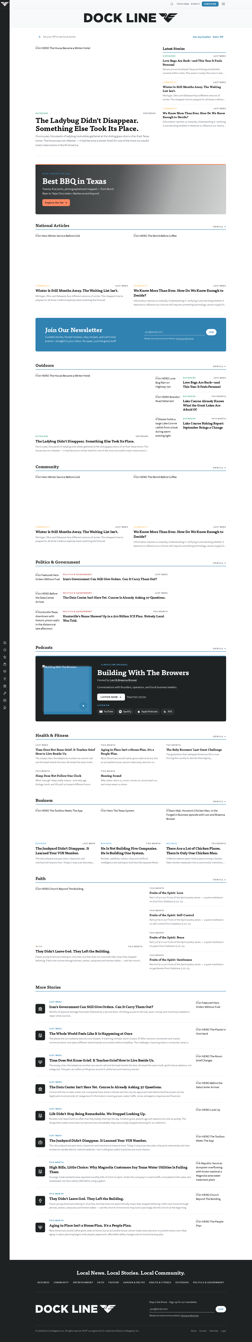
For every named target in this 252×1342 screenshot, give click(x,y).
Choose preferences (185, 338)
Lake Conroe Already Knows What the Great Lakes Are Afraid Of (203, 405)
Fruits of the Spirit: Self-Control (171, 915)
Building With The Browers (143, 672)
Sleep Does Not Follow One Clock (58, 775)
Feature (113, 1282)
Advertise (213, 1331)
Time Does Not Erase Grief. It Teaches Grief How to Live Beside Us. (65, 751)
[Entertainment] (5, 693)
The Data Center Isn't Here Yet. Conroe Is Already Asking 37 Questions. (114, 597)
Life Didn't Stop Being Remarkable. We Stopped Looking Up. (97, 1113)
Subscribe (210, 4)
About (194, 1331)
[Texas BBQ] (5, 707)
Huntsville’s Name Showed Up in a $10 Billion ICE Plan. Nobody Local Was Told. (113, 618)
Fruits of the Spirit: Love (166, 892)
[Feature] (5, 649)
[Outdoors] (5, 657)
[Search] (172, 4)
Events (195, 4)
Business (40, 843)
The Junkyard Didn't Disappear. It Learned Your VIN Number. (62, 851)
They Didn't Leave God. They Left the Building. (72, 951)
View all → (219, 226)
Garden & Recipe (134, 1282)
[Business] (5, 700)
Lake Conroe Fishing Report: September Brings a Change (203, 425)
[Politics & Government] (5, 685)
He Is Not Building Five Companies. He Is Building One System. (129, 851)
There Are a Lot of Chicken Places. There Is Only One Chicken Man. (193, 851)
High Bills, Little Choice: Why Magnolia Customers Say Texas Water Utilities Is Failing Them (118, 1170)
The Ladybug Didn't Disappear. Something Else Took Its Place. (87, 124)
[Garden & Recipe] (5, 664)
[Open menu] (223, 4)
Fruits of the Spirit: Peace (166, 937)
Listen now (111, 697)
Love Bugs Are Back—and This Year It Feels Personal (192, 62)
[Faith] (5, 678)
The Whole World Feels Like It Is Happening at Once (90, 1033)
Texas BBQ (183, 4)
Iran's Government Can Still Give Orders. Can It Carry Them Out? (110, 579)
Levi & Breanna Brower (123, 680)
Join (211, 332)
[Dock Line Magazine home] (131, 18)
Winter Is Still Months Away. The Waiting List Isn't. (192, 89)
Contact (203, 1331)
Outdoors (41, 113)
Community (170, 82)
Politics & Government (77, 574)
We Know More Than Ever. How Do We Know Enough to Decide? (194, 115)
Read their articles (136, 697)
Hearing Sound (111, 775)
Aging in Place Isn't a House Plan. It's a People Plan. (127, 751)
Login (223, 1331)
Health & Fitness (160, 1282)
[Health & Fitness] (5, 671)
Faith (38, 946)
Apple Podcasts (149, 711)
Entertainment (83, 1282)
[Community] (5, 642)
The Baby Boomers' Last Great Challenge (194, 749)
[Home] (5, 4)
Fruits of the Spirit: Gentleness (170, 959)
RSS (170, 711)
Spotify (127, 711)
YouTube (108, 711)
